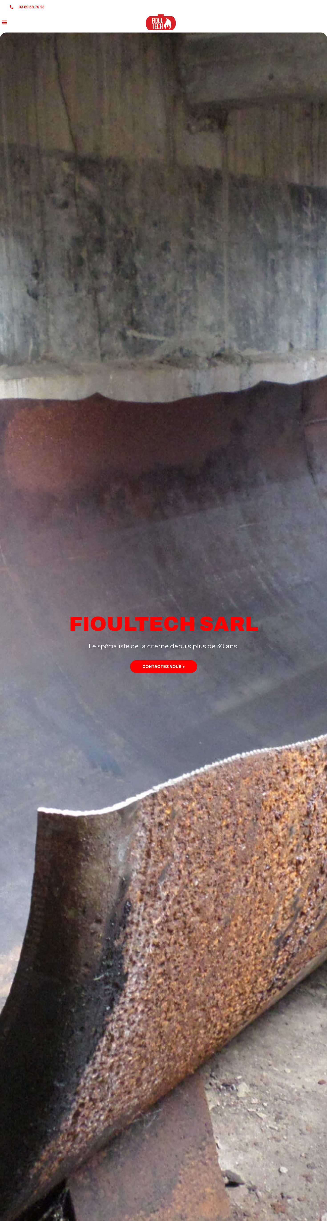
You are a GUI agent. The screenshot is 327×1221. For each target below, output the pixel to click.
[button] (4, 22)
